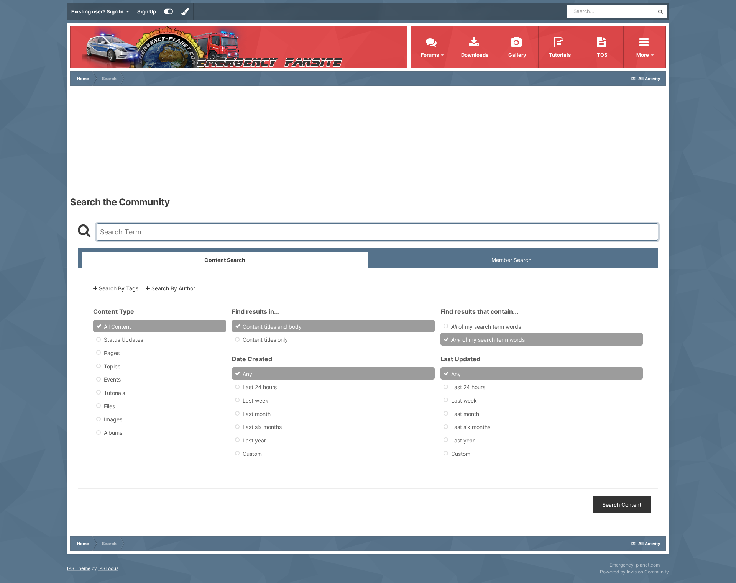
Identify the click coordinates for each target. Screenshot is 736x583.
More (643, 55)
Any (247, 373)
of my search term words (486, 326)
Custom (252, 453)
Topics (112, 366)
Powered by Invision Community (634, 572)
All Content (117, 326)
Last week (255, 400)
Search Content (621, 504)
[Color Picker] (185, 11)
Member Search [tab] (511, 260)
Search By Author (172, 288)
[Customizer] (168, 11)
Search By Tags (117, 288)
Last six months (262, 427)
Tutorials (560, 55)
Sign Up (146, 11)
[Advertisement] (368, 143)
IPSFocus (108, 568)
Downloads (474, 55)
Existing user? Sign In (98, 11)
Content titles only (265, 339)
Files (109, 406)
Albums (113, 432)
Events (112, 379)
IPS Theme (78, 568)
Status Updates (123, 339)
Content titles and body (272, 326)
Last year (254, 440)
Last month (257, 413)
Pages (112, 353)
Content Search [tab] (224, 260)
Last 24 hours (260, 387)
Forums (430, 55)
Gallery (517, 55)
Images (113, 419)
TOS (602, 55)
